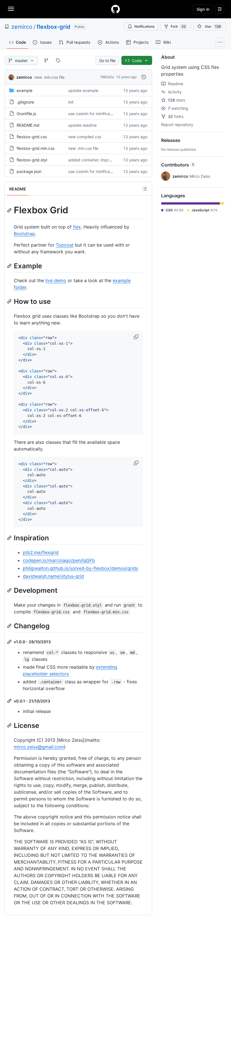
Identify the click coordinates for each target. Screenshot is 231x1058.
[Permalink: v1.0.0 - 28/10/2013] (10, 642)
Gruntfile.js (26, 113)
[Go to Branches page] (46, 60)
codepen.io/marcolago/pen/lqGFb (59, 560)
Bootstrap (24, 233)
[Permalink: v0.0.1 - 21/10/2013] (10, 701)
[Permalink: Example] (10, 266)
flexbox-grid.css (32, 136)
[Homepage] (115, 9)
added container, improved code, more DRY (108, 159)
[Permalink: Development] (10, 590)
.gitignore (25, 102)
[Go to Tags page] (58, 60)
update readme (82, 125)
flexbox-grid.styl (32, 159)
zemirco (21, 26)
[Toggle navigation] (11, 9)
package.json (29, 171)
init (71, 102)
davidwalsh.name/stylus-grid (53, 576)
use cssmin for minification (92, 113)
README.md (28, 125)
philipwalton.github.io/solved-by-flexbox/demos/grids (80, 568)
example (24, 90)
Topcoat (65, 245)
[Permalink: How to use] (10, 301)
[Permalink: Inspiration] (10, 538)
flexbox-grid (53, 26)
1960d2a (107, 77)
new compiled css (84, 136)
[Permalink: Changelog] (10, 626)
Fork (178, 26)
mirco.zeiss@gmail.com (39, 747)
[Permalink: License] (10, 726)
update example (83, 90)
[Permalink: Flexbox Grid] (10, 210)
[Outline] (145, 188)
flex (77, 227)
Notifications (144, 26)
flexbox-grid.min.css (35, 148)
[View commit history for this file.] (143, 77)
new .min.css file (49, 77)
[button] (137, 337)
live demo (55, 280)
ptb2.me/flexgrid (41, 552)
